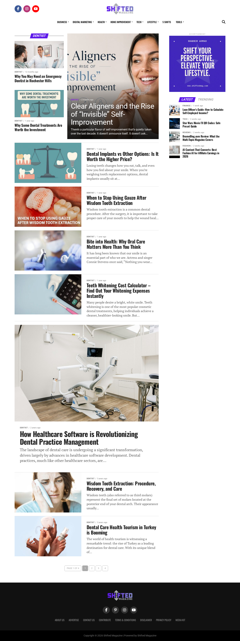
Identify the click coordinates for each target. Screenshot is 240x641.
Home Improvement (121, 22)
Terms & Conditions (125, 620)
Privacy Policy (163, 620)
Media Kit (180, 620)
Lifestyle (152, 22)
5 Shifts (167, 22)
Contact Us (89, 620)
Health (101, 22)
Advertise (74, 620)
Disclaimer (146, 620)
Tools (179, 22)
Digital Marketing (82, 22)
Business (62, 22)
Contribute (105, 620)
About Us (59, 620)
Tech (139, 22)
